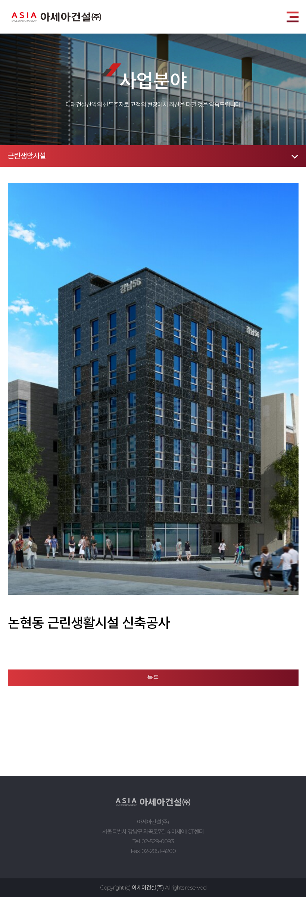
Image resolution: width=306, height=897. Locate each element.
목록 (153, 678)
